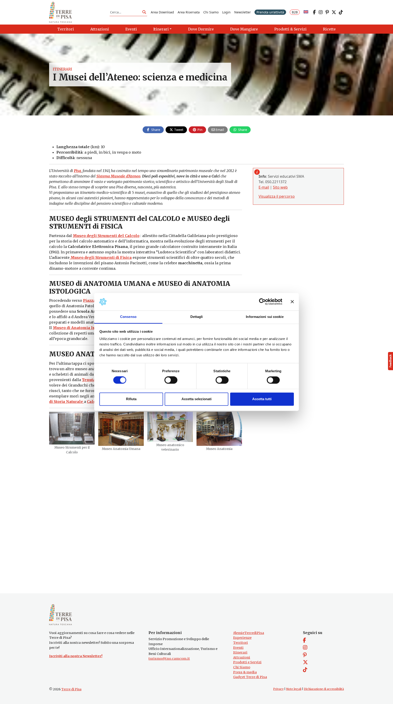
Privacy (278, 689)
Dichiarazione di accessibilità (324, 689)
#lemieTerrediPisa (248, 633)
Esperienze (242, 638)
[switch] (170, 380)
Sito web (280, 187)
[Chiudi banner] (292, 301)
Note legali (293, 689)
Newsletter (242, 12)
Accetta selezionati (196, 399)
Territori (240, 643)
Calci (92, 401)
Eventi (238, 648)
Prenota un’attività (270, 12)
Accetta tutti (262, 399)
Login (226, 12)
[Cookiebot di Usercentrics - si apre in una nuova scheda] (262, 301)
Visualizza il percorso (277, 196)
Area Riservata (189, 12)
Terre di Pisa (71, 689)
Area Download (162, 12)
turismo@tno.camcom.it (169, 659)
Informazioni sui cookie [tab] (264, 317)
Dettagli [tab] (196, 317)
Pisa (77, 170)
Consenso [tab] (128, 317)
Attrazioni (241, 657)
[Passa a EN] (305, 12)
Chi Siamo (211, 12)
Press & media (245, 672)
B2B (295, 12)
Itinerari (62, 69)
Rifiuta (131, 399)
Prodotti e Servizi (247, 662)
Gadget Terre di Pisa (250, 677)
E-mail (264, 187)
